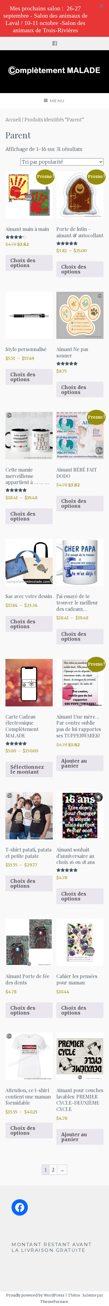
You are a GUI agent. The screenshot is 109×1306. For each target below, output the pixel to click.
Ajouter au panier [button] (74, 763)
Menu (57, 100)
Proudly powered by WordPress (35, 1295)
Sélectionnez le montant (27, 769)
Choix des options (22, 262)
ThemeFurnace (54, 1301)
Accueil (13, 120)
